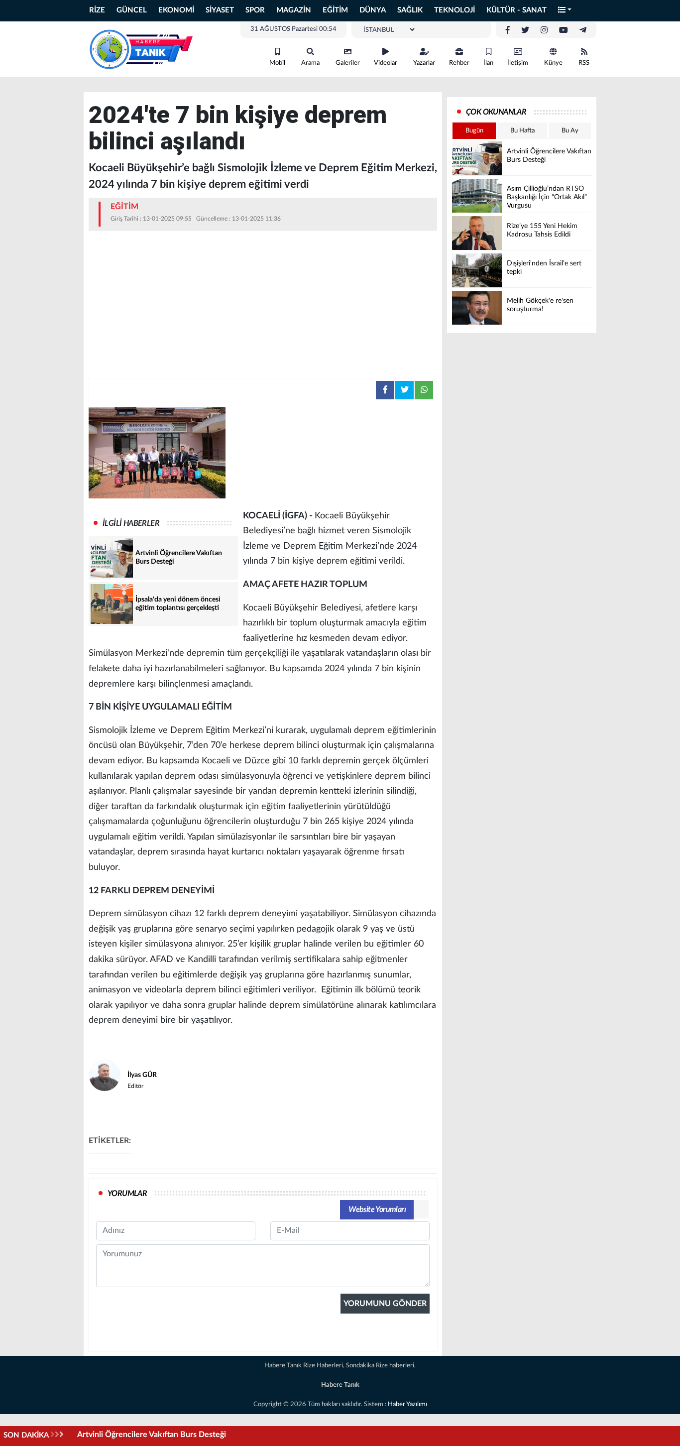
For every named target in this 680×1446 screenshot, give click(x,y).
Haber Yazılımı (407, 1404)
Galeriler (348, 63)
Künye (553, 63)
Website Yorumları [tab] (377, 1209)
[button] (565, 10)
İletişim (517, 63)
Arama (310, 63)
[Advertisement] (263, 303)
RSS (583, 63)
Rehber (459, 63)
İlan (488, 63)
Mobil (277, 63)
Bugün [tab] (474, 130)
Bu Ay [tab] (570, 130)
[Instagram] (544, 30)
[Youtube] (563, 30)
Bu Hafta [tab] (522, 130)
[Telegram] (582, 30)
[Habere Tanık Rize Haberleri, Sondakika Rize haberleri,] (141, 49)
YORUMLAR (127, 1194)
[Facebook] (508, 30)
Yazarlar (424, 63)
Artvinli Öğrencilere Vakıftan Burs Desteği (151, 1435)
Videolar (385, 63)
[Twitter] (525, 30)
